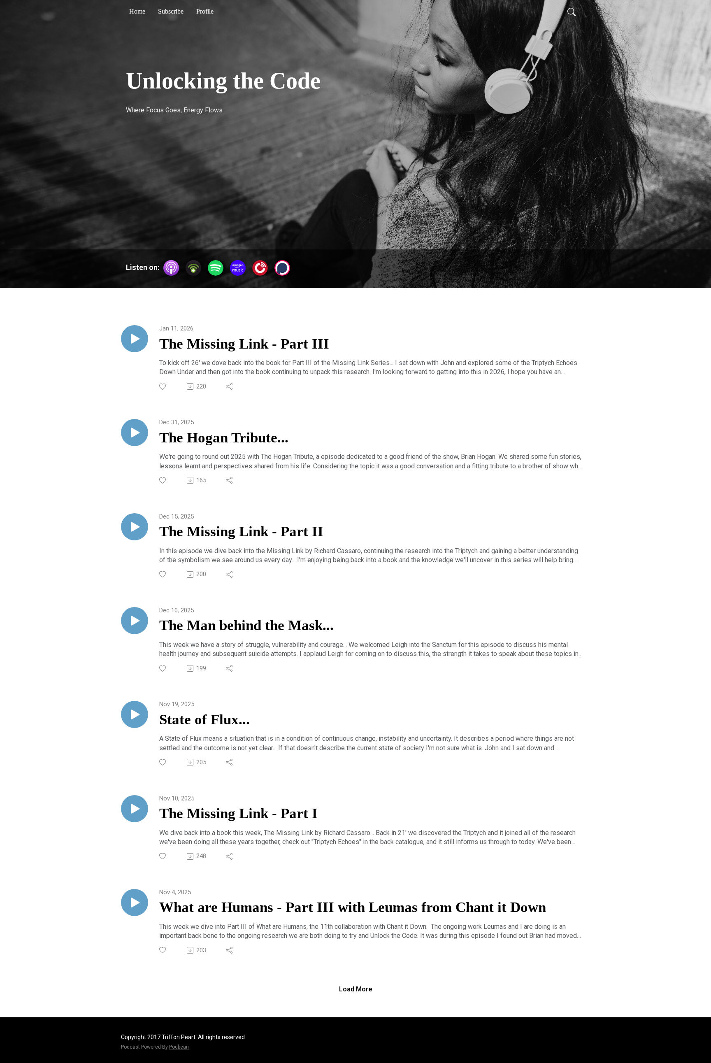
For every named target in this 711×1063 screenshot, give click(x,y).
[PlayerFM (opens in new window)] (260, 268)
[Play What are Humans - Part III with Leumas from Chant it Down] (134, 902)
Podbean (179, 1047)
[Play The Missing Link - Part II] (134, 526)
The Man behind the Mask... (246, 625)
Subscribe (171, 11)
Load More (355, 989)
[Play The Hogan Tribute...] (134, 432)
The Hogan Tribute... (223, 438)
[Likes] (163, 386)
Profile (205, 11)
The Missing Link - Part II (241, 531)
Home (137, 11)
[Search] (571, 11)
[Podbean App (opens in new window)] (193, 268)
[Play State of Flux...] (134, 714)
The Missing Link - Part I (238, 813)
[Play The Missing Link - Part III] (134, 338)
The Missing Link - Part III (244, 344)
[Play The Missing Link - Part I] (134, 808)
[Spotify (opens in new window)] (215, 268)
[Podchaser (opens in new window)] (282, 268)
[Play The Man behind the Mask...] (134, 620)
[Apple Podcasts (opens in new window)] (171, 268)
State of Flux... (204, 720)
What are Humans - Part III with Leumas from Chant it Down (352, 907)
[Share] (230, 386)
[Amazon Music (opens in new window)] (238, 268)
